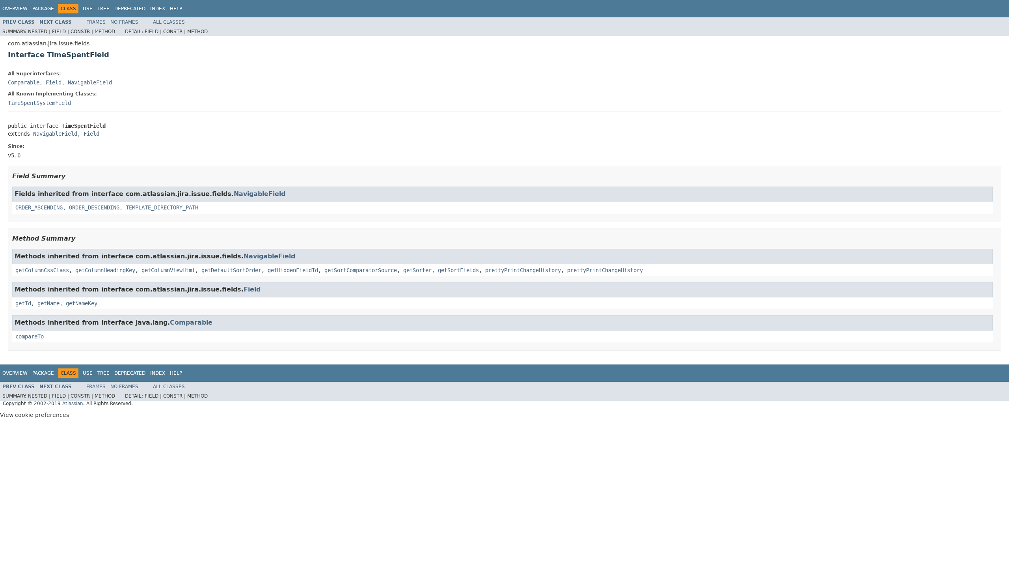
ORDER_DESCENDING (94, 207)
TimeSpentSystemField (39, 103)
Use (88, 8)
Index (157, 8)
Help (176, 8)
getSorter (417, 270)
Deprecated (129, 8)
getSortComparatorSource (360, 270)
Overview (15, 8)
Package (43, 8)
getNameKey (81, 303)
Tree (103, 8)
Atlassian (72, 403)
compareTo (29, 336)
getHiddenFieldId (293, 270)
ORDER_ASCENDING (39, 207)
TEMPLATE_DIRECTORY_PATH (162, 207)
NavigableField (90, 82)
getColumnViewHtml (168, 270)
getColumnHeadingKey (105, 270)
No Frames (124, 22)
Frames (96, 22)
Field (53, 82)
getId (23, 303)
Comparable (23, 82)
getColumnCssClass (42, 270)
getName (48, 303)
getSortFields (458, 270)
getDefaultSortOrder (231, 270)
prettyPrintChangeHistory (523, 270)
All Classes (169, 22)
